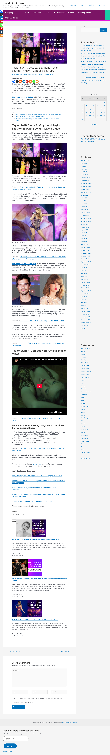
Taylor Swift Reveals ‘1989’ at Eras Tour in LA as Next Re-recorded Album (35, 620)
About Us (73, 5)
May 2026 (84, 169)
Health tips (84, 389)
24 (82, 116)
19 (90, 112)
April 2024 (84, 241)
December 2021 (85, 317)
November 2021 (85, 320)
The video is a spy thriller (22, 97)
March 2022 (84, 308)
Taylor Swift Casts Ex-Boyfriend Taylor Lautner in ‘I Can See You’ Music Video (37, 114)
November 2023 (86, 256)
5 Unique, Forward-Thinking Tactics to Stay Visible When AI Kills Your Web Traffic (93, 139)
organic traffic (85, 406)
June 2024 (84, 236)
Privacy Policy (101, 5)
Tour (82, 447)
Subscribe (9, 746)
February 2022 (85, 311)
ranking (83, 412)
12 (90, 109)
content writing (85, 374)
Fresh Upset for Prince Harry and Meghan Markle (32, 501)
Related (18, 121)
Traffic (26, 13)
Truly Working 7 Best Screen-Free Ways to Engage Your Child (37, 476)
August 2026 (85, 160)
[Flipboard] (1, 28)
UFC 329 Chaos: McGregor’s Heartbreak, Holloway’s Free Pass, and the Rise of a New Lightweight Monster (93, 56)
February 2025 (85, 212)
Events (83, 380)
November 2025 (86, 186)
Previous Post (15, 651)
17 (82, 112)
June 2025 (84, 201)
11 (86, 109)
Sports (83, 432)
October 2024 (85, 224)
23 (105, 112)
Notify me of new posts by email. (23, 702)
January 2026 (85, 180)
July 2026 (84, 163)
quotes (83, 409)
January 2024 (85, 250)
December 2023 (86, 253)
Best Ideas (84, 357)
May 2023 (84, 273)
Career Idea (84, 363)
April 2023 (84, 276)
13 (93, 109)
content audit (85, 365)
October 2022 (85, 288)
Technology (84, 438)
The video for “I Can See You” (24, 264)
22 (101, 112)
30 (105, 116)
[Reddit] (20, 81)
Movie (82, 397)
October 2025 (85, 189)
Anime (83, 351)
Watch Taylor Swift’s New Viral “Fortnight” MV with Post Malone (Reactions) (35, 539)
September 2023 (86, 262)
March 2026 (84, 175)
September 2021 (86, 323)
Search (83, 27)
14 (97, 109)
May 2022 (84, 302)
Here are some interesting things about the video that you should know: (37, 119)
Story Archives (11, 18)
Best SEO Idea (13, 3)
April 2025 (84, 206)
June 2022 (84, 299)
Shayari (83, 424)
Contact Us (81, 5)
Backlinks (37, 13)
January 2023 (85, 285)
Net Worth (84, 403)
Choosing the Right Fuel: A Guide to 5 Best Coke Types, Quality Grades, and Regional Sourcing (92, 48)
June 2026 (84, 166)
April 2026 (84, 172)
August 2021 (84, 325)
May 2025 (84, 204)
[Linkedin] (23, 81)
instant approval (85, 392)
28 (97, 116)
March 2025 (84, 209)
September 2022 (86, 291)
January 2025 (85, 215)
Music (35, 74)
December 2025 (86, 183)
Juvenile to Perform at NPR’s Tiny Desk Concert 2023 (42, 321)
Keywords (84, 394)
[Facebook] (13, 81)
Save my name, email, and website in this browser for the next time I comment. (38, 698)
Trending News (84, 13)
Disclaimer (91, 5)
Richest (83, 415)
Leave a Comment (17, 74)
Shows (83, 426)
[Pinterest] (27, 81)
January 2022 (85, 314)
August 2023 (85, 265)
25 (86, 116)
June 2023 (84, 270)
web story (37, 464)
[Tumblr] (1, 32)
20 (93, 112)
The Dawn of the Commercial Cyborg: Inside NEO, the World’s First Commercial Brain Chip (93, 80)
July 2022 (84, 296)
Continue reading (7, 751)
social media (84, 429)
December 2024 (86, 218)
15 (101, 109)
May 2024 (84, 238)
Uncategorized (85, 458)
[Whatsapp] (33, 81)
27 (93, 116)
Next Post (65, 651)
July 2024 (84, 233)
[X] (17, 81)
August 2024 (85, 230)
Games (71, 13)
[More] (37, 81)
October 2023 (85, 259)
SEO (18, 13)
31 (82, 119)
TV (81, 455)
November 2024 (86, 221)
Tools (46, 13)
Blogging (9, 13)
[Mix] (30, 81)
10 (82, 109)
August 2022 (85, 294)
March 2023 (84, 279)
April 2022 (84, 305)
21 (97, 112)
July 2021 (84, 328)
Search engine (85, 418)
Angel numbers (85, 348)
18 (86, 112)
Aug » (96, 124)
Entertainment (59, 13)
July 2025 (84, 198)
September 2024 (86, 227)
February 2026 (85, 178)
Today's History (85, 441)
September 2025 (86, 192)
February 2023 (85, 282)
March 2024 (84, 244)
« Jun (91, 124)
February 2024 (85, 247)
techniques (84, 435)
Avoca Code (84, 138)
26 (90, 116)
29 (101, 116)
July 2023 (84, 267)
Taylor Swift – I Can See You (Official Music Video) (29, 116)
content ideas (85, 368)
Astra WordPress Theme (69, 723)
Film (82, 383)
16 (104, 109)
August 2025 (85, 195)
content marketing (86, 371)
